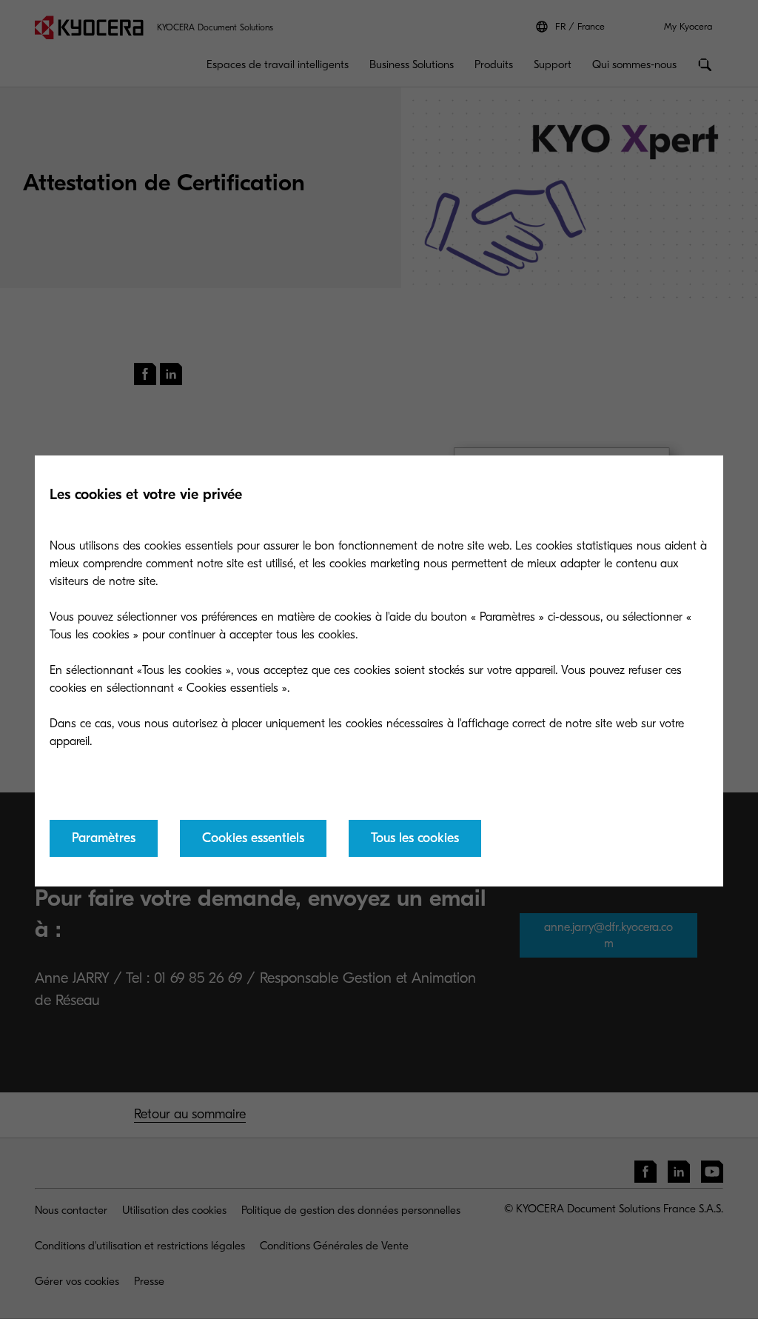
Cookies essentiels (253, 838)
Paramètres (103, 838)
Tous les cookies (415, 838)
